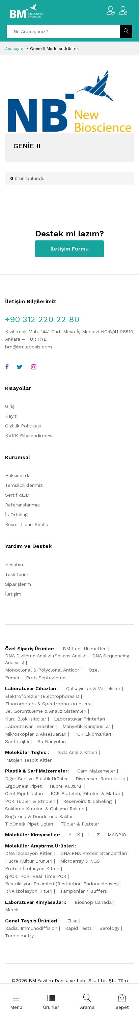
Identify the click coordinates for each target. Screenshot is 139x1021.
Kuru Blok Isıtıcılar (25, 719)
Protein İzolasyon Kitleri (32, 868)
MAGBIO (117, 834)
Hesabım (15, 564)
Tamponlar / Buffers (83, 891)
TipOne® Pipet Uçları (29, 824)
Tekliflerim (16, 574)
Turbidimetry (19, 935)
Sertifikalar (17, 495)
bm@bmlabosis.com (28, 346)
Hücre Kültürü (66, 786)
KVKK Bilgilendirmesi (28, 435)
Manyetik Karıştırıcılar (86, 726)
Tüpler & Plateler (80, 824)
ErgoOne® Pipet (23, 786)
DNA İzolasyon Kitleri (29, 853)
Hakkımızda (18, 475)
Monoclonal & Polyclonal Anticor (43, 670)
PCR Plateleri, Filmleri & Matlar (85, 793)
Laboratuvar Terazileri (30, 726)
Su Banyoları (51, 741)
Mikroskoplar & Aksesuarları (35, 734)
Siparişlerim (18, 584)
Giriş (10, 406)
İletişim (13, 594)
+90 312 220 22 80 (42, 319)
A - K (74, 834)
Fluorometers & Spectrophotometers (48, 703)
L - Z (94, 834)
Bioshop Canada (93, 902)
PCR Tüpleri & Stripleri (30, 801)
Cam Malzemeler (96, 771)
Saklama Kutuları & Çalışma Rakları (44, 808)
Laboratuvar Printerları (79, 719)
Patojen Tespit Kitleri (29, 760)
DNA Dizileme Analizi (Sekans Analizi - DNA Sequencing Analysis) (67, 659)
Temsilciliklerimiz (24, 485)
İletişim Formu (69, 248)
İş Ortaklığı (16, 514)
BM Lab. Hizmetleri (85, 648)
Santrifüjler (17, 741)
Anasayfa (14, 48)
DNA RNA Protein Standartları (93, 853)
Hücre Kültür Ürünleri (28, 861)
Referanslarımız (22, 504)
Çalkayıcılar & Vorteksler (93, 688)
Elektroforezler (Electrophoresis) (42, 696)
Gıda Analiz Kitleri (77, 752)
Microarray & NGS (80, 861)
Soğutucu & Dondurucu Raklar (39, 816)
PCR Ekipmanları (92, 734)
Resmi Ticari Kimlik (26, 524)
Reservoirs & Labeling (88, 801)
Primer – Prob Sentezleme (35, 677)
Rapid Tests (78, 928)
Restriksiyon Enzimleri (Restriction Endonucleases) (62, 883)
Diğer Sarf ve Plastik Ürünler (36, 778)
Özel (94, 670)
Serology (109, 928)
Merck (12, 909)
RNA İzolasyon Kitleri (28, 891)
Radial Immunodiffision (31, 928)
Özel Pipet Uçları (24, 793)
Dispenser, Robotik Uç (100, 778)
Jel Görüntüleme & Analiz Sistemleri (45, 711)
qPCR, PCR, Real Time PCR (35, 876)
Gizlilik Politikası (23, 425)
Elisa (72, 920)
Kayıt (11, 416)
